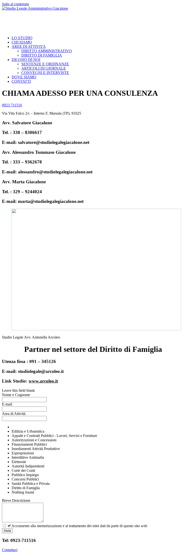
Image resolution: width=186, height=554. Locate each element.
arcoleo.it (49, 381)
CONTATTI (21, 81)
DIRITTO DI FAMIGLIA (41, 55)
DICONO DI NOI (26, 60)
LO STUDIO (22, 38)
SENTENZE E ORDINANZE (45, 64)
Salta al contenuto (15, 4)
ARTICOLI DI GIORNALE (43, 68)
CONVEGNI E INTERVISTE (45, 73)
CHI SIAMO (22, 42)
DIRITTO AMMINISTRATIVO (46, 51)
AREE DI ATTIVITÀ (29, 46)
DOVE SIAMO (24, 77)
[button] (12, 105)
